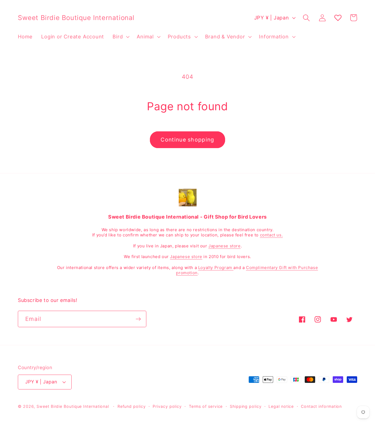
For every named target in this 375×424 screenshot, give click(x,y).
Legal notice (281, 406)
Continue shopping (187, 139)
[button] (120, 36)
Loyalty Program (216, 267)
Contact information (321, 406)
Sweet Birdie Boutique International (73, 406)
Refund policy (131, 406)
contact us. (271, 235)
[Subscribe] (138, 319)
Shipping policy (246, 406)
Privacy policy (167, 406)
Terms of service (206, 406)
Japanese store (224, 245)
